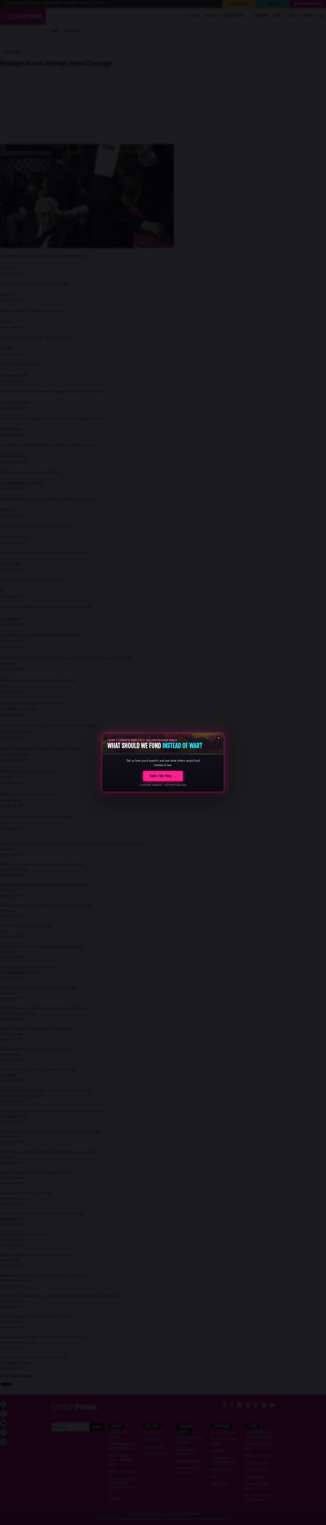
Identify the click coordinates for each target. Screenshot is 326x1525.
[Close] (218, 738)
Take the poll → (163, 776)
